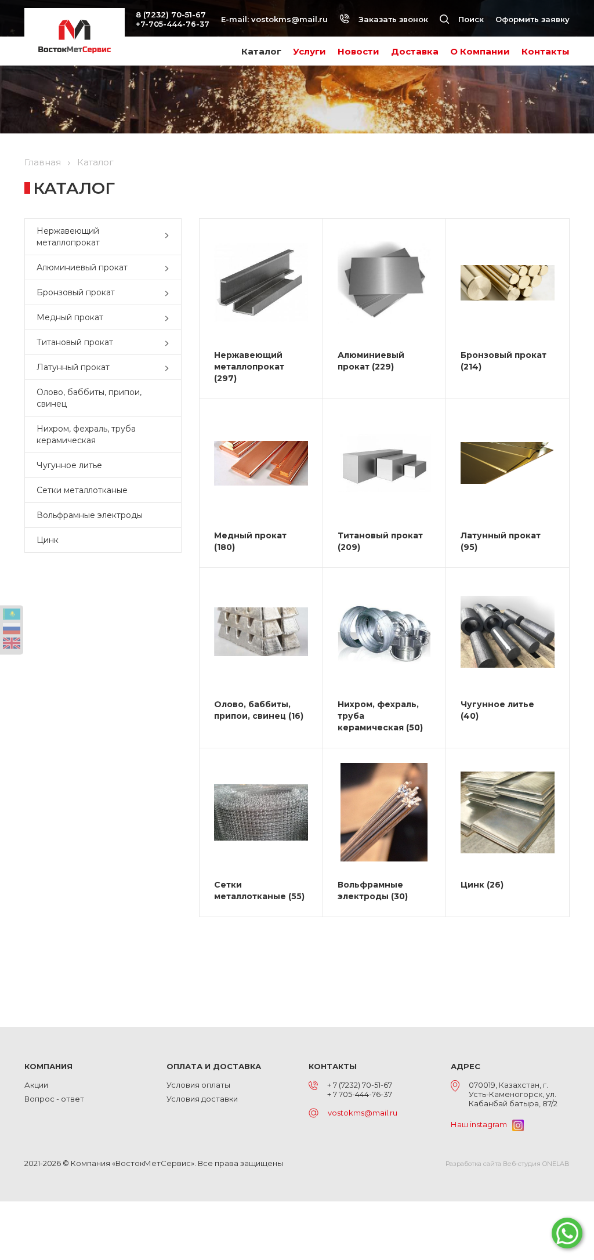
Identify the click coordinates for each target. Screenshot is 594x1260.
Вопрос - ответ (54, 1098)
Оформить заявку (532, 19)
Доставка (415, 51)
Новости (358, 51)
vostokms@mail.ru (289, 19)
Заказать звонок (392, 19)
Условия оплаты (198, 1084)
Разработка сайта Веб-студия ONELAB (508, 1164)
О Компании (480, 51)
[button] (169, 237)
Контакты (545, 51)
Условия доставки (202, 1098)
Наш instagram (481, 1124)
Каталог (261, 51)
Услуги (309, 51)
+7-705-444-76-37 (172, 23)
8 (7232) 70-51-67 (171, 14)
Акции (36, 1084)
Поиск (470, 19)
